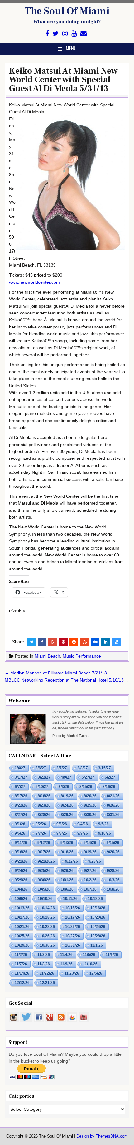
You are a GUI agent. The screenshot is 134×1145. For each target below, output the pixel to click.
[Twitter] (56, 33)
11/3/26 (43, 954)
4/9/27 (66, 777)
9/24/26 (21, 870)
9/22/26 (71, 861)
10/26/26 (47, 936)
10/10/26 (45, 898)
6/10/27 (42, 786)
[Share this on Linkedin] (105, 642)
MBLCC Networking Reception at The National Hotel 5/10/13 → (67, 679)
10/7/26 (90, 889)
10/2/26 (90, 880)
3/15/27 (104, 768)
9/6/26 (20, 833)
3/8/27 (82, 768)
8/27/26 (21, 814)
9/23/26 (94, 861)
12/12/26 (22, 982)
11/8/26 (43, 964)
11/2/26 (21, 954)
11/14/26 (22, 973)
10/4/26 (21, 889)
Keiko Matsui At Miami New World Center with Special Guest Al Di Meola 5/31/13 (63, 79)
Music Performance (82, 656)
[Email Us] (83, 33)
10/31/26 (72, 945)
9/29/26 (21, 880)
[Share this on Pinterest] (63, 642)
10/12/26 (95, 898)
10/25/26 (22, 936)
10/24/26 (97, 926)
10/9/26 (21, 898)
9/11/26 (21, 842)
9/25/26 (44, 870)
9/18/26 (67, 852)
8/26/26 (113, 805)
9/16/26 (21, 852)
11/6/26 (112, 954)
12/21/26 (47, 982)
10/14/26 (47, 908)
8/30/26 (90, 814)
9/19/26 (90, 852)
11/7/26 (21, 964)
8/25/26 (90, 805)
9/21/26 (21, 861)
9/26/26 (67, 870)
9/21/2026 (46, 861)
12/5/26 (95, 973)
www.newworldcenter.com (34, 282)
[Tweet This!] (31, 642)
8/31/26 (113, 814)
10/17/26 (22, 917)
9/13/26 (66, 842)
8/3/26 (64, 786)
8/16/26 (109, 786)
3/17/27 (21, 777)
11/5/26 (89, 954)
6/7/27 (20, 786)
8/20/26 (90, 796)
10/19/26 (72, 917)
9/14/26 (90, 842)
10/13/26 (22, 908)
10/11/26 (70, 898)
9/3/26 (61, 824)
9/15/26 (113, 842)
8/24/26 (67, 805)
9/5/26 (103, 824)
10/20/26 (97, 917)
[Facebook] (47, 33)
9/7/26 (41, 833)
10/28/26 (97, 936)
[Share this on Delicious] (116, 642)
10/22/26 (47, 926)
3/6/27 (41, 768)
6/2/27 (110, 777)
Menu (71, 48)
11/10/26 (90, 964)
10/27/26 (72, 936)
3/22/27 (44, 777)
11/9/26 (66, 964)
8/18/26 (44, 796)
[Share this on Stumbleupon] (84, 642)
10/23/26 (72, 926)
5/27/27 (88, 777)
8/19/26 (67, 796)
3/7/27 (61, 768)
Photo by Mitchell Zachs (70, 736)
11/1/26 (96, 945)
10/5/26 (44, 889)
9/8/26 (61, 833)
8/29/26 (67, 814)
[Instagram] (65, 33)
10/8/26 (113, 889)
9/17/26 (44, 852)
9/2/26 (41, 824)
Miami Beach (47, 656)
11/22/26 (47, 973)
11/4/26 (66, 954)
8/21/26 (113, 796)
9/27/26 (90, 870)
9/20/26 (113, 852)
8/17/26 (21, 796)
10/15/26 (72, 908)
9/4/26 (82, 824)
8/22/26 (21, 805)
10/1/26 (67, 880)
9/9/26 (82, 833)
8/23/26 (44, 805)
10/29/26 (22, 945)
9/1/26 (20, 824)
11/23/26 (72, 973)
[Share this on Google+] (52, 642)
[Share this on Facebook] (42, 642)
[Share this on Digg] (95, 642)
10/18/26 (47, 917)
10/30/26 (47, 945)
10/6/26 (67, 889)
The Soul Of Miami (67, 11)
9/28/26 (113, 870)
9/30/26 (44, 880)
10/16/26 (97, 908)
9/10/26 (104, 833)
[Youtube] (74, 33)
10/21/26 (22, 926)
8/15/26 (85, 786)
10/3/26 (113, 880)
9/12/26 (43, 842)
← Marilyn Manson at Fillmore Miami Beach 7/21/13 (56, 672)
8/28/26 (44, 814)
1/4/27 (20, 768)
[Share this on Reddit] (73, 642)
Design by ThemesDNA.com (102, 1136)
